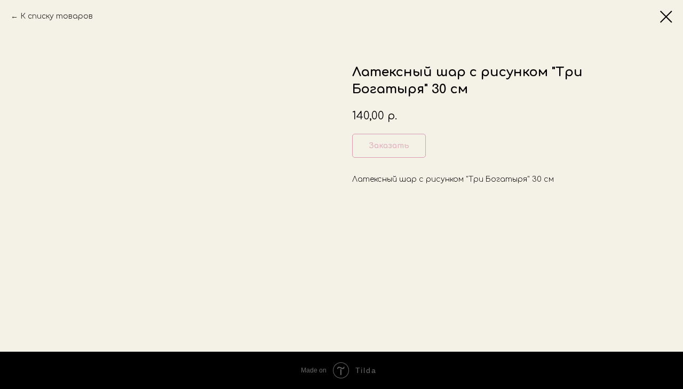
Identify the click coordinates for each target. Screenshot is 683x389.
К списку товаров (56, 16)
